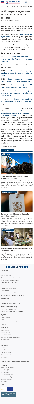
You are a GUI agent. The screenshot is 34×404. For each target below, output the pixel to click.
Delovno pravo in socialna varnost (10, 278)
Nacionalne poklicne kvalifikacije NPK (11, 293)
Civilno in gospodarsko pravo (9, 282)
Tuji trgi (3, 315)
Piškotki (4, 381)
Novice (30, 6)
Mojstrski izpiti (5, 290)
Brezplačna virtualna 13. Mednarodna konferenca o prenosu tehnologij (16, 59)
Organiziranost (5, 330)
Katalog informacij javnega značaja (10, 337)
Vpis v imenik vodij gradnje (8, 355)
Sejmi (2, 319)
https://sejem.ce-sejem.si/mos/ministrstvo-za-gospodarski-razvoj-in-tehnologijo (16, 113)
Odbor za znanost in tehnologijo (16, 6)
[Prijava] (26, 2)
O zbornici (4, 327)
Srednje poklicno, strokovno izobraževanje (12, 295)
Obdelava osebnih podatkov (8, 377)
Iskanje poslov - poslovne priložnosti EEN (12, 322)
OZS (2, 6)
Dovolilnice (4, 350)
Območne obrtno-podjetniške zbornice (11, 303)
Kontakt (3, 342)
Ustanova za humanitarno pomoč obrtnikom (15, 362)
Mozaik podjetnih (6, 370)
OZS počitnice (5, 372)
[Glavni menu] (2, 2)
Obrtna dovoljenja (6, 352)
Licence (3, 347)
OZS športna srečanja (7, 374)
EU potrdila (4, 357)
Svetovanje (4, 270)
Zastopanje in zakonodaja (9, 307)
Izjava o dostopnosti (6, 379)
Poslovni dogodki (5, 317)
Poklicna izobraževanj (8, 288)
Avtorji (3, 384)
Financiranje (4, 324)
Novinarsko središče (6, 335)
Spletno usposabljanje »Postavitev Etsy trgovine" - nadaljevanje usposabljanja (16, 93)
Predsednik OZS (5, 332)
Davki (2, 273)
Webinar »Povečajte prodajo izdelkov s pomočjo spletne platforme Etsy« (16, 73)
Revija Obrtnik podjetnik (7, 367)
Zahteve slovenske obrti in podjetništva (12, 311)
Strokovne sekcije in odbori (8, 301)
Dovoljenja (4, 345)
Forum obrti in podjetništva (8, 309)
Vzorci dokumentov (6, 285)
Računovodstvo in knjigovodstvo (10, 280)
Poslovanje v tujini (6, 275)
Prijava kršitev (5, 339)
